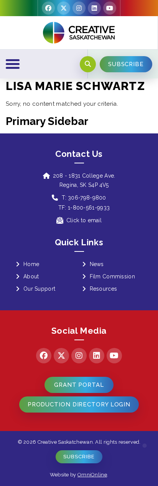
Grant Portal (79, 384)
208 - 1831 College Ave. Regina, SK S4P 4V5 (84, 180)
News (97, 264)
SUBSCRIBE (126, 64)
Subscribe (78, 456)
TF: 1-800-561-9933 (84, 208)
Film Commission (112, 276)
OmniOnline (92, 475)
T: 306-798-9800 (84, 198)
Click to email (84, 220)
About (31, 276)
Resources (103, 289)
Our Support (39, 289)
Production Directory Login (79, 404)
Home (31, 264)
